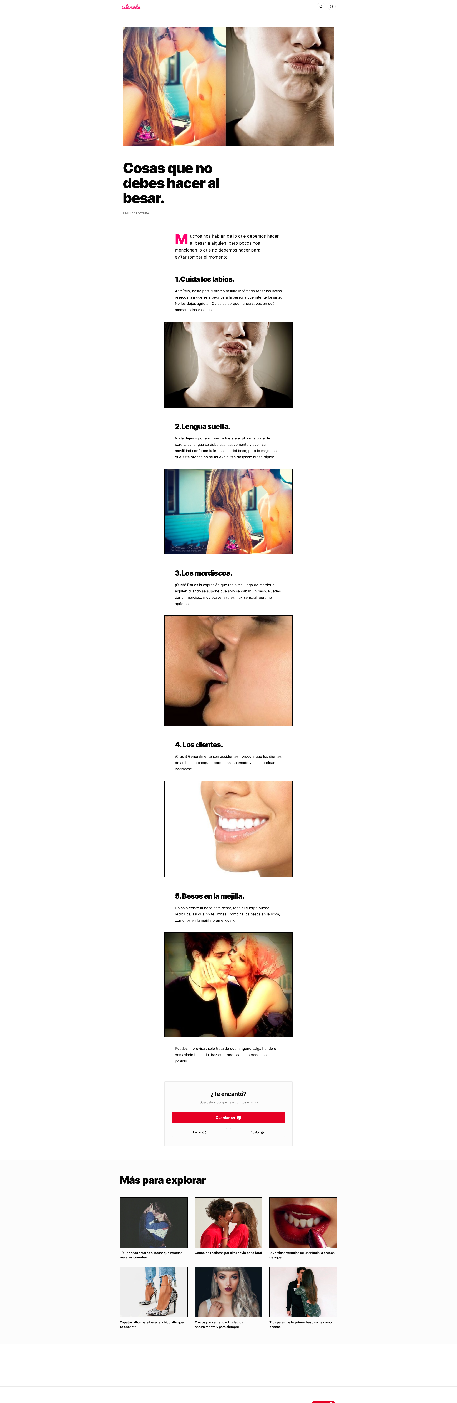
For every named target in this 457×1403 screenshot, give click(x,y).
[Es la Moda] (131, 6)
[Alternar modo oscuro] (332, 6)
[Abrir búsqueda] (321, 6)
